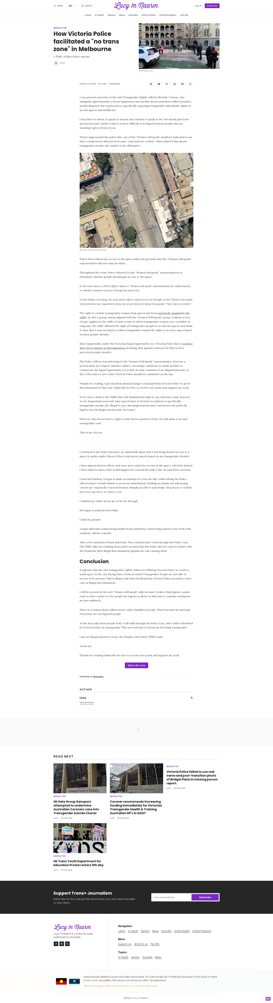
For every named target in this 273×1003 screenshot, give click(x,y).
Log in (195, 6)
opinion (135, 957)
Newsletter (60, 28)
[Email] (182, 84)
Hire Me (184, 15)
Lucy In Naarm (140, 997)
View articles (87, 702)
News (158, 957)
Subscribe (212, 5)
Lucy (62, 63)
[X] (151, 84)
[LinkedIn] (174, 84)
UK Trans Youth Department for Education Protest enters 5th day (78, 863)
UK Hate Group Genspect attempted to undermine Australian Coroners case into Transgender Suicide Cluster (76, 807)
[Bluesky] (159, 84)
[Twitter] (191, 697)
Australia (147, 957)
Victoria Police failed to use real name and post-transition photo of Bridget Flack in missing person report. (192, 777)
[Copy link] (190, 84)
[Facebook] (167, 84)
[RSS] (67, 944)
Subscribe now (136, 665)
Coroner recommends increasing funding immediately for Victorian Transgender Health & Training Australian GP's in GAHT (136, 807)
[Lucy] (56, 63)
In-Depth (123, 957)
